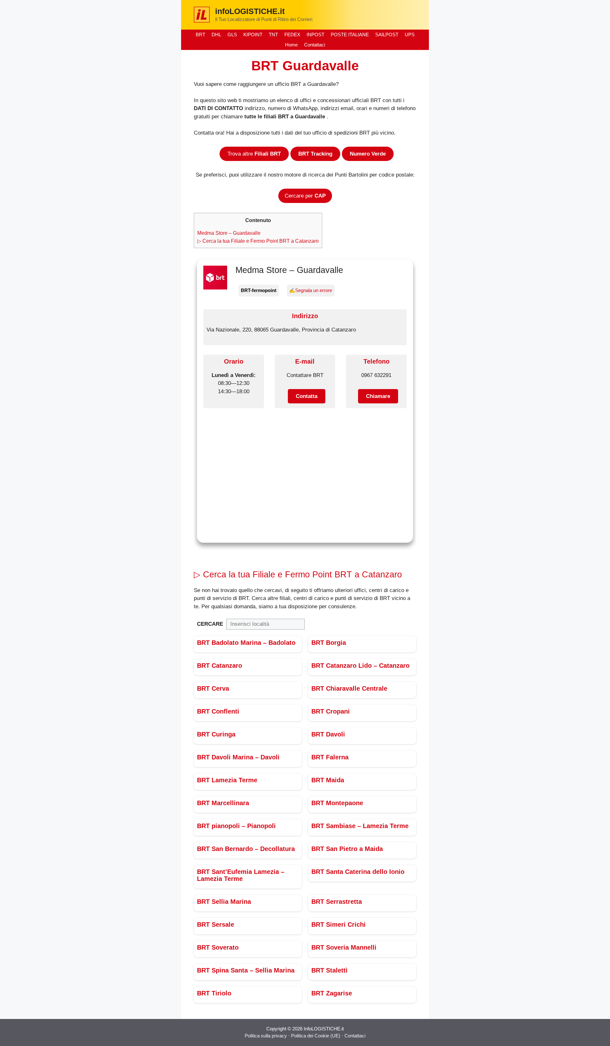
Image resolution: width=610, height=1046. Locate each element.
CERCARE (210, 624)
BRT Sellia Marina (224, 901)
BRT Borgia (328, 642)
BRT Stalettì (329, 970)
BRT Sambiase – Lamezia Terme (360, 825)
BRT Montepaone (337, 802)
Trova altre (254, 154)
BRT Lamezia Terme (227, 780)
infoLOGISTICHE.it (250, 11)
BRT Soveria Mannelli (343, 947)
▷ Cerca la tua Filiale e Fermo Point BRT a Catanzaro (258, 241)
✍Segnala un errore (310, 290)
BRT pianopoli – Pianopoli (236, 825)
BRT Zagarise (331, 993)
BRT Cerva (213, 688)
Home (291, 44)
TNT (273, 34)
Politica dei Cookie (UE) (316, 1035)
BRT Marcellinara (223, 802)
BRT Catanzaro (219, 665)
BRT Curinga (216, 734)
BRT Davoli (328, 734)
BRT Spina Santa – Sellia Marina (246, 970)
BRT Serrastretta (336, 901)
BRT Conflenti (218, 711)
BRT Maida (327, 780)
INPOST (315, 34)
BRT (200, 34)
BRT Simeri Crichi (338, 924)
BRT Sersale (215, 924)
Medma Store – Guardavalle (229, 233)
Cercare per (305, 196)
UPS (410, 34)
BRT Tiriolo (214, 993)
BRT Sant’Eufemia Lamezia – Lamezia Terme (240, 875)
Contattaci (314, 44)
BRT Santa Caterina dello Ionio (357, 871)
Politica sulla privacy (266, 1035)
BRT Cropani (330, 711)
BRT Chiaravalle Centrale (349, 688)
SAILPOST (386, 34)
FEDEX (292, 34)
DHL (216, 34)
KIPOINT (252, 34)
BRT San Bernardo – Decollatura (246, 848)
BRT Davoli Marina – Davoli (238, 757)
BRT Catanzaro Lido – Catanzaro (360, 665)
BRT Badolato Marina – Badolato (246, 642)
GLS (232, 34)
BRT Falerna (330, 757)
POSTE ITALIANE (350, 34)
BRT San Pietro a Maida (347, 848)
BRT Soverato (218, 947)
